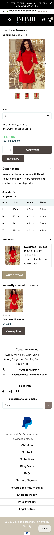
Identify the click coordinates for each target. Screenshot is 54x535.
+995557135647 (29, 369)
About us (27, 445)
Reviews (8, 239)
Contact (27, 452)
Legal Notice (27, 509)
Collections (27, 459)
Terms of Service (27, 480)
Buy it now (13, 158)
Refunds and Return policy (27, 487)
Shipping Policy (27, 494)
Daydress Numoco (13, 319)
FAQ (27, 473)
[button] (3, 11)
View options (13, 331)
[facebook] (3, 391)
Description (10, 168)
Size (4, 109)
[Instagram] (10, 391)
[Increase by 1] (11, 147)
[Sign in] (43, 19)
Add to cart (32, 149)
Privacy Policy (27, 501)
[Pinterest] (17, 391)
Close (50, 3)
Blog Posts (27, 466)
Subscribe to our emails (23, 398)
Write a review (14, 274)
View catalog (4, 20)
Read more (42, 11)
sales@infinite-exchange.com (29, 374)
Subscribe (48, 405)
